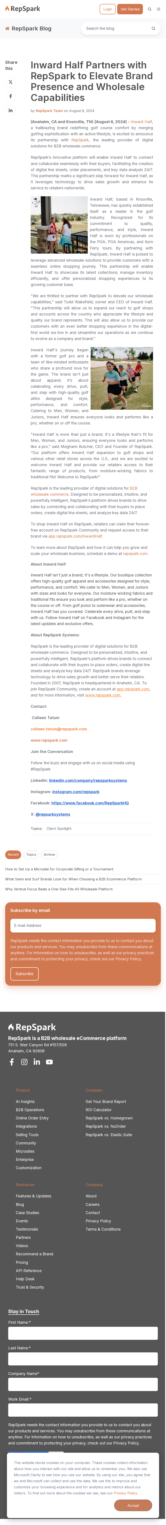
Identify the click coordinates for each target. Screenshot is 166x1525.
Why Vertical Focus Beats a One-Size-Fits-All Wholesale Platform (59, 889)
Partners (23, 1237)
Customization (29, 1167)
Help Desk (25, 1279)
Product (23, 1090)
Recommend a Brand (34, 1254)
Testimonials (27, 1229)
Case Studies (27, 1212)
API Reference (29, 1270)
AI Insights (25, 1101)
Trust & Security (30, 1287)
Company (94, 1184)
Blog (20, 1204)
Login (107, 9)
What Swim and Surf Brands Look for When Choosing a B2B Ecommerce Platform (73, 879)
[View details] (11, 1062)
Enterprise (25, 1159)
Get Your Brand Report (106, 1101)
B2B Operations (30, 1109)
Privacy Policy (98, 1221)
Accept (133, 1505)
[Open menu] (158, 9)
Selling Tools (27, 1134)
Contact (93, 1212)
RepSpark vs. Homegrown (109, 1118)
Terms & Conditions (103, 1229)
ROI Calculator (99, 1109)
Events (22, 1221)
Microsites (25, 1151)
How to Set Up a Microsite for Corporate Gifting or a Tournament (59, 869)
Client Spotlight (59, 828)
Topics (31, 855)
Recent (13, 855)
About (91, 1196)
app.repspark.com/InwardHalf (75, 536)
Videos (22, 1245)
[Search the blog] (153, 28)
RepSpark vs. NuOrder (106, 1126)
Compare (94, 1090)
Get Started (130, 9)
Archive (49, 855)
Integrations (26, 1126)
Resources (25, 1184)
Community (26, 1143)
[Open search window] (149, 9)
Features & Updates (33, 1196)
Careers (92, 1204)
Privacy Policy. (126, 1493)
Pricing (22, 1262)
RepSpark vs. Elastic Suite (109, 1134)
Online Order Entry (32, 1118)
